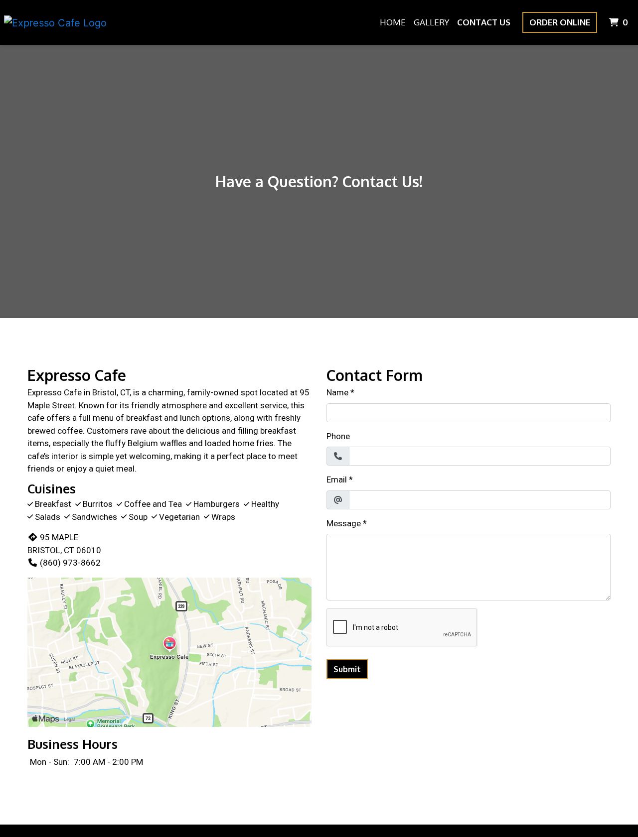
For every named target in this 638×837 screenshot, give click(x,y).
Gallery (431, 22)
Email (336, 479)
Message (343, 523)
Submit (347, 669)
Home (393, 22)
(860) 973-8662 (70, 563)
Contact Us (483, 22)
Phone (338, 436)
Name (337, 392)
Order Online (559, 22)
